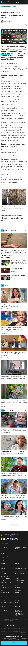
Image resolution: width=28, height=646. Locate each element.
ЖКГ (15, 8)
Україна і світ (5, 551)
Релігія (17, 585)
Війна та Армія (19, 590)
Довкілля (3, 571)
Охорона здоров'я (20, 571)
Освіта (16, 566)
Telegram (4, 218)
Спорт (2, 553)
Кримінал (3, 563)
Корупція (17, 561)
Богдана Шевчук (8, 21)
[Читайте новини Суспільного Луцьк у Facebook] (2, 625)
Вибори (3, 568)
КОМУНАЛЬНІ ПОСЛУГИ (6, 6)
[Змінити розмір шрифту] (26, 25)
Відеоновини (5, 592)
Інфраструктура (19, 573)
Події (2, 561)
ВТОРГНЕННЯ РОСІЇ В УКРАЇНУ (20, 548)
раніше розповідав (9, 122)
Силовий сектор (6, 582)
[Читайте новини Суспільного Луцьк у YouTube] (7, 625)
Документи (18, 606)
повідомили (15, 69)
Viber (11, 218)
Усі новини (4, 547)
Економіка (4, 566)
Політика (3, 585)
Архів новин (18, 600)
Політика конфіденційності (6, 607)
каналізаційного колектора (11, 52)
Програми (4, 610)
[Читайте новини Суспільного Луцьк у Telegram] (13, 625)
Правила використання (19, 603)
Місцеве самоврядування (7, 8)
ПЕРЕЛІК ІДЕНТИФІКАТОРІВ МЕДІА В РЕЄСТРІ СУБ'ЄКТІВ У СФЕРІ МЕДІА (19, 613)
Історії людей (19, 582)
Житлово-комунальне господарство (5, 575)
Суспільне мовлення (7, 602)
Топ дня (14, 6)
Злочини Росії (5, 587)
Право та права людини (5, 579)
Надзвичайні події (20, 568)
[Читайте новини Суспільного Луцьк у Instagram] (5, 625)
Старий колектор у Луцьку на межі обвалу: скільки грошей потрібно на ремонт (13, 209)
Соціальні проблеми (21, 587)
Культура (17, 551)
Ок (14, 642)
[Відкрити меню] (26, 2)
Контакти (4, 600)
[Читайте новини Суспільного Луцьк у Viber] (10, 625)
